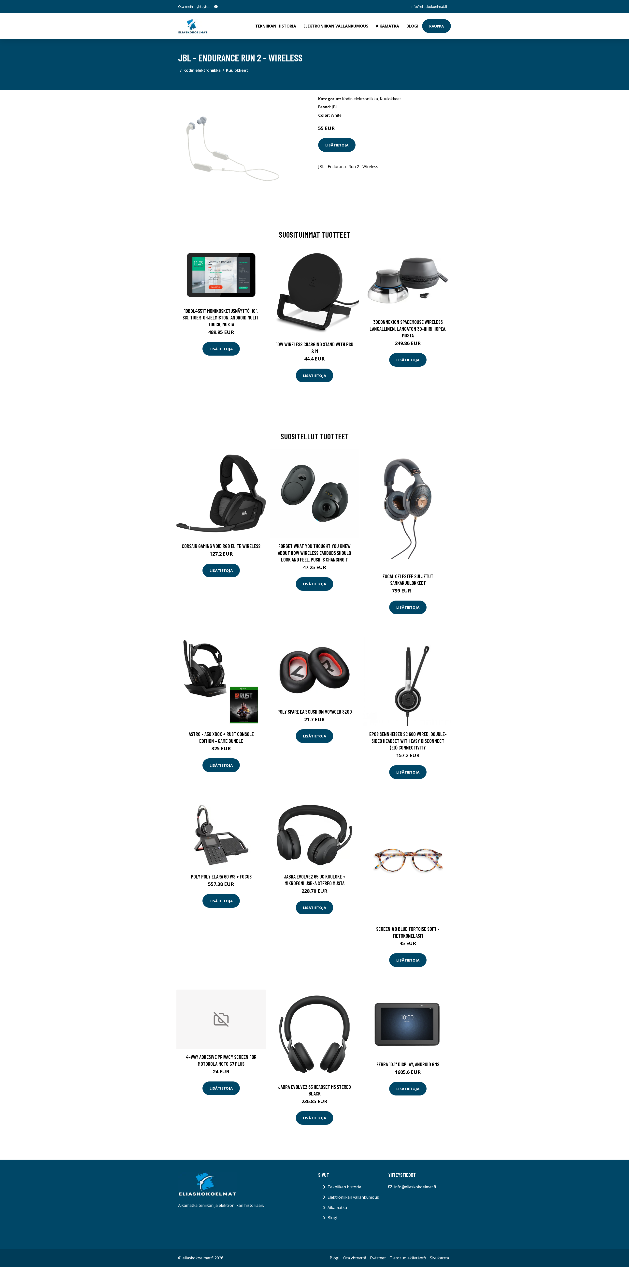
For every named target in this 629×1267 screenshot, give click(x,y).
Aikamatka (387, 26)
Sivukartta (439, 1258)
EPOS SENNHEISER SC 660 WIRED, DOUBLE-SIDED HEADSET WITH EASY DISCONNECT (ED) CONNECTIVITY (408, 740)
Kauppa (436, 26)
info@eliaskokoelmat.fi (429, 6)
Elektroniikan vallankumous (335, 26)
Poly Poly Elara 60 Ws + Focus (221, 876)
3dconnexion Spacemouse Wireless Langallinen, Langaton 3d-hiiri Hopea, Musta (408, 328)
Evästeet (378, 1258)
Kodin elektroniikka (202, 70)
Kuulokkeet (237, 70)
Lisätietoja (336, 145)
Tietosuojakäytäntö (408, 1258)
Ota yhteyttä (354, 1258)
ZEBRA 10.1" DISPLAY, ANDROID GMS (407, 1064)
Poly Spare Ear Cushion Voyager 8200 (314, 711)
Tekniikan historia (275, 26)
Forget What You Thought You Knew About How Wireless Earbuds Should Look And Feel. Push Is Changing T (314, 552)
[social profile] (216, 6)
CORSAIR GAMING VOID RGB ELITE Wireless (221, 546)
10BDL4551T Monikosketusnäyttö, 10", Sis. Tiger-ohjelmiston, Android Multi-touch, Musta (221, 317)
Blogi (412, 26)
